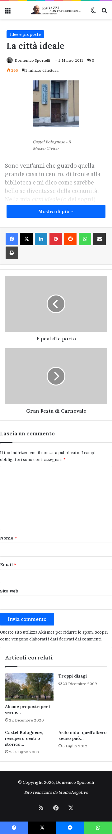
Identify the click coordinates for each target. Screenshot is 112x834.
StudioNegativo (73, 792)
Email (8, 564)
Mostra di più (54, 211)
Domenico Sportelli (32, 60)
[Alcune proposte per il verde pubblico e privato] (29, 687)
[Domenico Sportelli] (56, 10)
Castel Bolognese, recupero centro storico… (24, 738)
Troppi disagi (72, 676)
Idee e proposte (25, 34)
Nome (8, 537)
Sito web (9, 590)
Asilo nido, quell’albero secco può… (82, 735)
